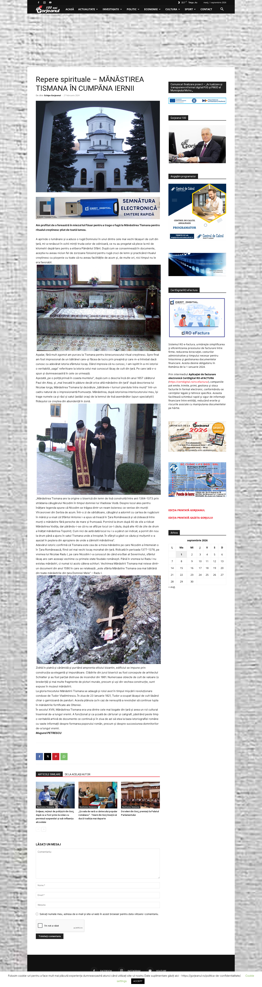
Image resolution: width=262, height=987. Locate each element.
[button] (222, 9)
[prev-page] (38, 829)
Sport (189, 9)
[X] (47, 756)
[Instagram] (44, 2)
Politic (132, 9)
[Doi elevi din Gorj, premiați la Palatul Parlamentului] (140, 795)
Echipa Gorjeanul (52, 95)
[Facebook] (38, 2)
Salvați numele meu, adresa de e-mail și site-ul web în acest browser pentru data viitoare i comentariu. (99, 913)
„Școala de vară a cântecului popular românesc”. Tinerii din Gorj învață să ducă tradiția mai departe (97, 815)
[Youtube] (50, 2)
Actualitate (86, 9)
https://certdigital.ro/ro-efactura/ (188, 381)
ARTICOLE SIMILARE (49, 774)
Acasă (70, 9)
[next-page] (44, 829)
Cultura (171, 9)
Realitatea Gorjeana (45, 807)
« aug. (172, 587)
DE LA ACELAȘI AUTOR (77, 774)
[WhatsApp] (64, 756)
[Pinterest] (55, 756)
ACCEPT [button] (137, 981)
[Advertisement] (131, 40)
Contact (206, 9)
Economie (151, 9)
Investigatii (111, 9)
